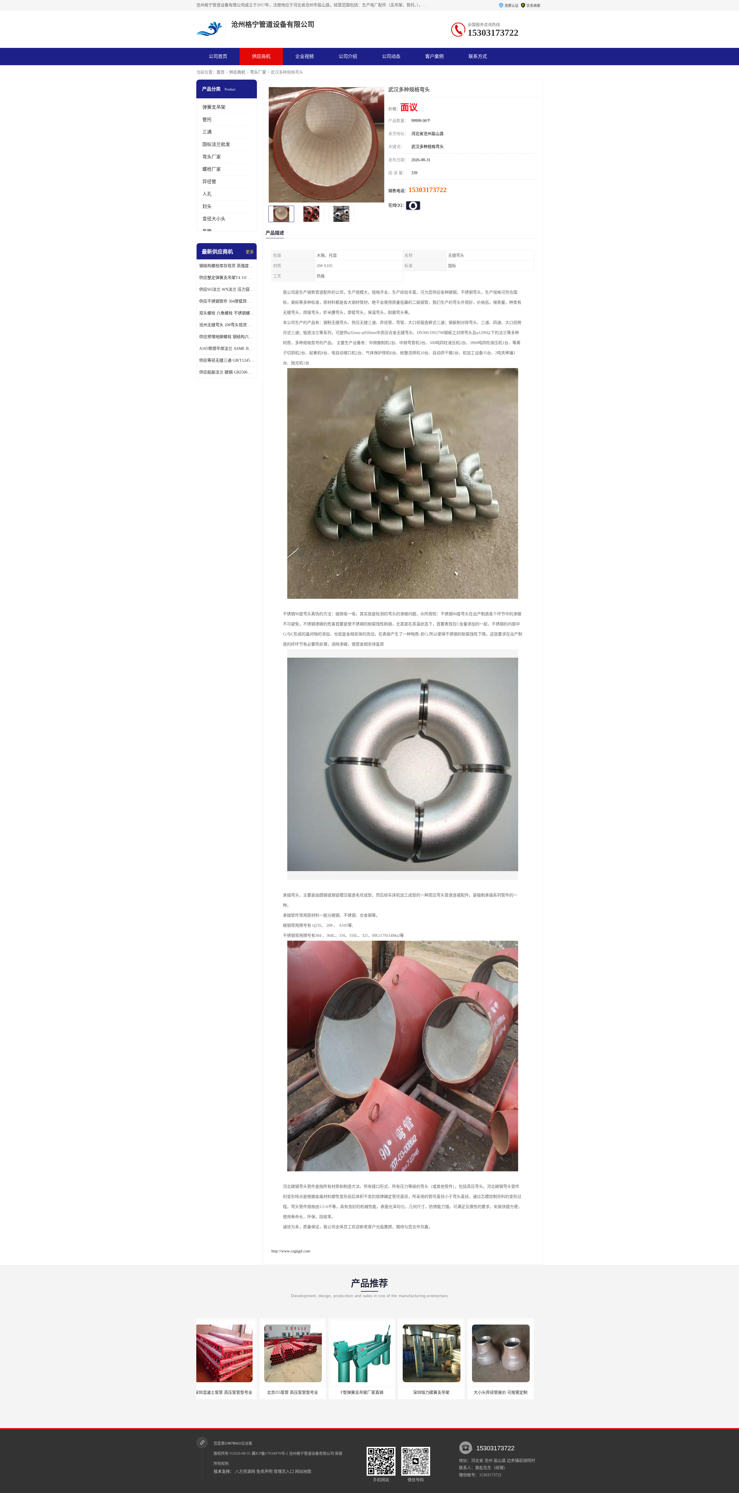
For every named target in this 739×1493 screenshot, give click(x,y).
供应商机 (261, 56)
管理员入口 (284, 1471)
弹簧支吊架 (213, 107)
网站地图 (303, 1471)
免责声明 (264, 1471)
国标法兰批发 (216, 144)
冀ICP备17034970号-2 (270, 1453)
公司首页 (218, 56)
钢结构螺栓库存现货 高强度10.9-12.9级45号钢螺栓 (226, 266)
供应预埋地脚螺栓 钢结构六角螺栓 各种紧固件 (226, 337)
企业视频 (304, 56)
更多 (250, 252)
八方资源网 (245, 1471)
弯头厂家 (258, 72)
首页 (221, 72)
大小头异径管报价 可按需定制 (368, 1392)
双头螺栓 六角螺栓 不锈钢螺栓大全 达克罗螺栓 (226, 313)
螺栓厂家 (211, 169)
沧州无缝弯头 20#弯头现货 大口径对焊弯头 (226, 325)
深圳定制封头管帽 (506, 1392)
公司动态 (391, 56)
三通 (207, 132)
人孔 (207, 194)
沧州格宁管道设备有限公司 (311, 1453)
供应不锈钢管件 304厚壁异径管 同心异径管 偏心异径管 (226, 301)
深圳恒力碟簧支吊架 (299, 1392)
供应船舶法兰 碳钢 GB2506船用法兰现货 (226, 372)
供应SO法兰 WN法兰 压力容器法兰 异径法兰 (226, 289)
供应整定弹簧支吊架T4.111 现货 (226, 277)
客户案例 (434, 56)
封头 (207, 206)
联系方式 (478, 56)
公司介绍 (348, 56)
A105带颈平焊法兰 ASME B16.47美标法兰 (226, 348)
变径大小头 (213, 218)
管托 (207, 119)
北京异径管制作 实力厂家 (437, 1392)
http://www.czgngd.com (290, 1251)
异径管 (209, 181)
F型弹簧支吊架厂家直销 (229, 1392)
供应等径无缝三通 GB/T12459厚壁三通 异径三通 (226, 360)
